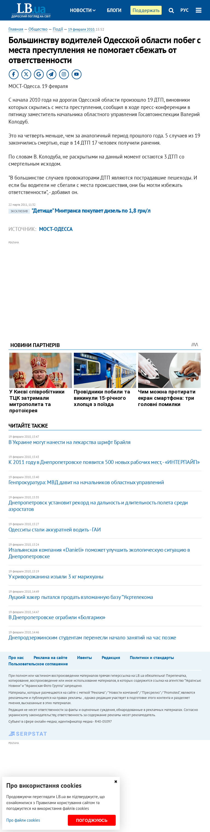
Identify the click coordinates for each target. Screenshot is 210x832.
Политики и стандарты (152, 657)
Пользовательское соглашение (38, 663)
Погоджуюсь (91, 820)
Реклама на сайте (50, 657)
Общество (38, 29)
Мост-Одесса (56, 229)
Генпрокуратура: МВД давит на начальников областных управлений (86, 482)
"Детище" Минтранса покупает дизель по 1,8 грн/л (80, 210)
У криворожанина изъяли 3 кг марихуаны (55, 576)
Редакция (111, 657)
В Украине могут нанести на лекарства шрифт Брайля (69, 442)
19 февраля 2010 (81, 29)
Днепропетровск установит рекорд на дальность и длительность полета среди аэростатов (98, 506)
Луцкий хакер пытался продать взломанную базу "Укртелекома (80, 597)
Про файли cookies (23, 820)
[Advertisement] (105, 284)
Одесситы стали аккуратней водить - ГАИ (54, 529)
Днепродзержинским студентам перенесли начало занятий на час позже (92, 637)
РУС (184, 10)
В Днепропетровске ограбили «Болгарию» (57, 617)
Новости (81, 10)
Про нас (16, 657)
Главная (15, 29)
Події (58, 29)
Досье (110, 31)
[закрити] (115, 782)
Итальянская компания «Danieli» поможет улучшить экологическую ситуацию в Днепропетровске (99, 553)
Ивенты (84, 657)
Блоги (114, 10)
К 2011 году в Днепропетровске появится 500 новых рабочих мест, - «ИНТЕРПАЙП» (104, 462)
